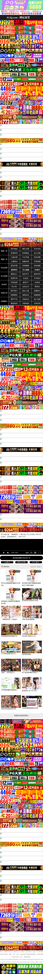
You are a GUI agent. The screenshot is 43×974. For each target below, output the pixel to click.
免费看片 (4, 301)
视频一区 (4, 251)
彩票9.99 (14, 278)
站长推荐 (4, 268)
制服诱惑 (37, 295)
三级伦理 (14, 257)
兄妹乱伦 (25, 299)
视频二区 (4, 259)
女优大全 (25, 286)
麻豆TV (25, 282)
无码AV (4, 284)
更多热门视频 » (36, 567)
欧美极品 (25, 253)
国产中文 (14, 299)
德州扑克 (37, 274)
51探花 (37, 282)
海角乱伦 (25, 295)
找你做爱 (37, 266)
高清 (27, 553)
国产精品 (14, 249)
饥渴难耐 (25, 266)
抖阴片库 (4, 293)
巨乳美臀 (37, 257)
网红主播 (25, 249)
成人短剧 (37, 299)
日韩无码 (37, 303)
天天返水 (37, 278)
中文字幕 (25, 257)
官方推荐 (4, 276)
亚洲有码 (14, 253)
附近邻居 (14, 266)
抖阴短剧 (25, 303)
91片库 (14, 286)
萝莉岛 (37, 286)
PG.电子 (36, 562)
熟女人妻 (25, 291)
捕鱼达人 (14, 274)
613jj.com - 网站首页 (18, 17)
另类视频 (37, 261)
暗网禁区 (14, 295)
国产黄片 (14, 291)
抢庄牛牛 (25, 274)
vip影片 (7, 562)
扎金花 (25, 278)
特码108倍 (21, 562)
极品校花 (14, 303)
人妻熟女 (14, 261)
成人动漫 (37, 253)
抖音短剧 (14, 282)
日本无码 (37, 249)
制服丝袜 (25, 261)
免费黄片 (37, 291)
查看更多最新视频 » (21, 715)
